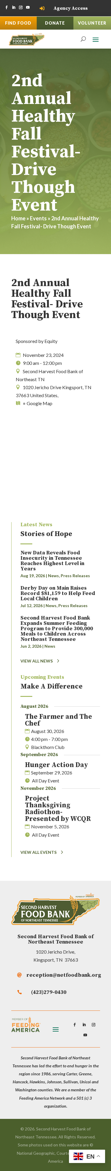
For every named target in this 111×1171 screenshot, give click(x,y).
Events (38, 218)
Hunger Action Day (56, 765)
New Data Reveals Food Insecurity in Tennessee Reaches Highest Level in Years (52, 560)
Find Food (18, 22)
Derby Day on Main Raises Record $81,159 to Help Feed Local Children (57, 593)
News (53, 575)
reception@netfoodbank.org (63, 975)
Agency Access (71, 8)
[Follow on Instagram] (20, 7)
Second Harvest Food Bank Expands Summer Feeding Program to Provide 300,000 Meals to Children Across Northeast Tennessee (56, 629)
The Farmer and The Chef (58, 720)
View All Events (38, 852)
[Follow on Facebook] (6, 7)
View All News (36, 660)
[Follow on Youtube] (27, 7)
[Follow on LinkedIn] (13, 7)
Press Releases (75, 575)
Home (18, 218)
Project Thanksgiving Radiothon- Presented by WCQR (58, 808)
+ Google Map (37, 403)
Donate (55, 22)
